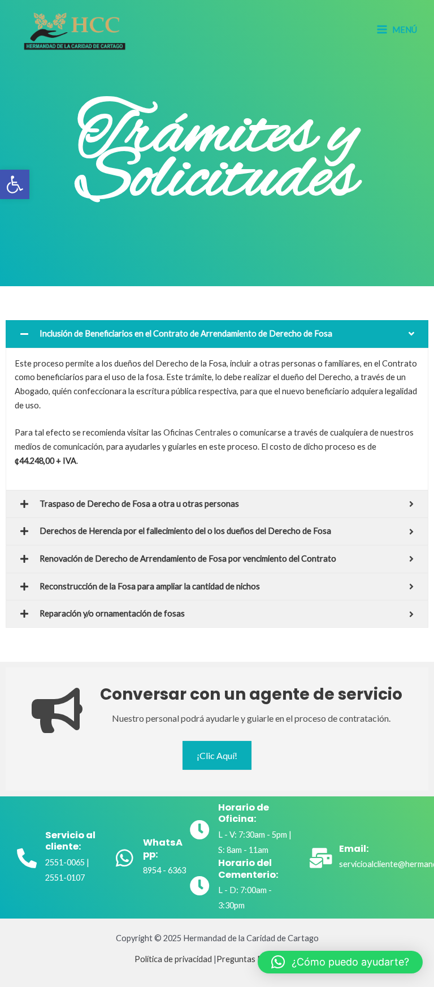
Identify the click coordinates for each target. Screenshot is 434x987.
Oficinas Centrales (197, 432)
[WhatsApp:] (124, 858)
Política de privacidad (173, 959)
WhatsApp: (163, 848)
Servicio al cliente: (70, 841)
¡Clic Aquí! (217, 755)
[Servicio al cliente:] (27, 858)
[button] (14, 184)
